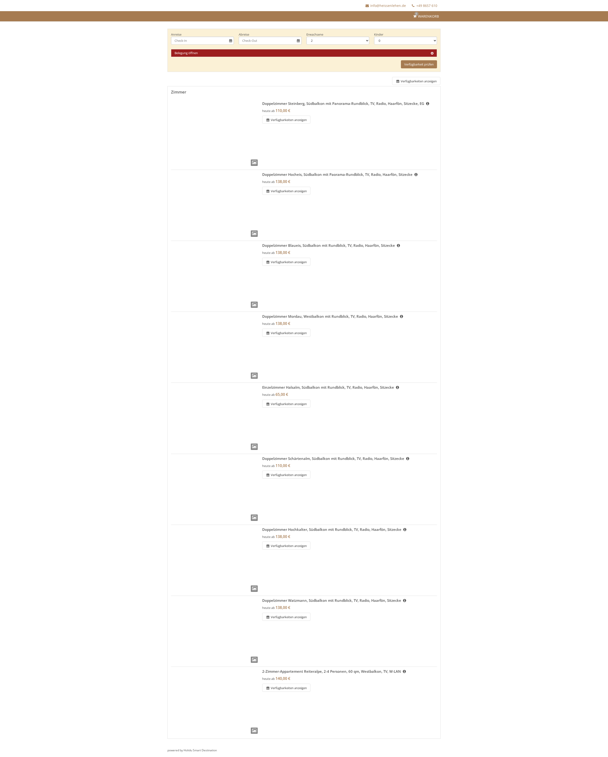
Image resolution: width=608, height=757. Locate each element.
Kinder (378, 34)
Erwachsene (314, 34)
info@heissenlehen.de (388, 5)
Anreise (176, 34)
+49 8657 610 (426, 5)
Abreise (244, 34)
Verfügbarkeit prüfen (419, 64)
